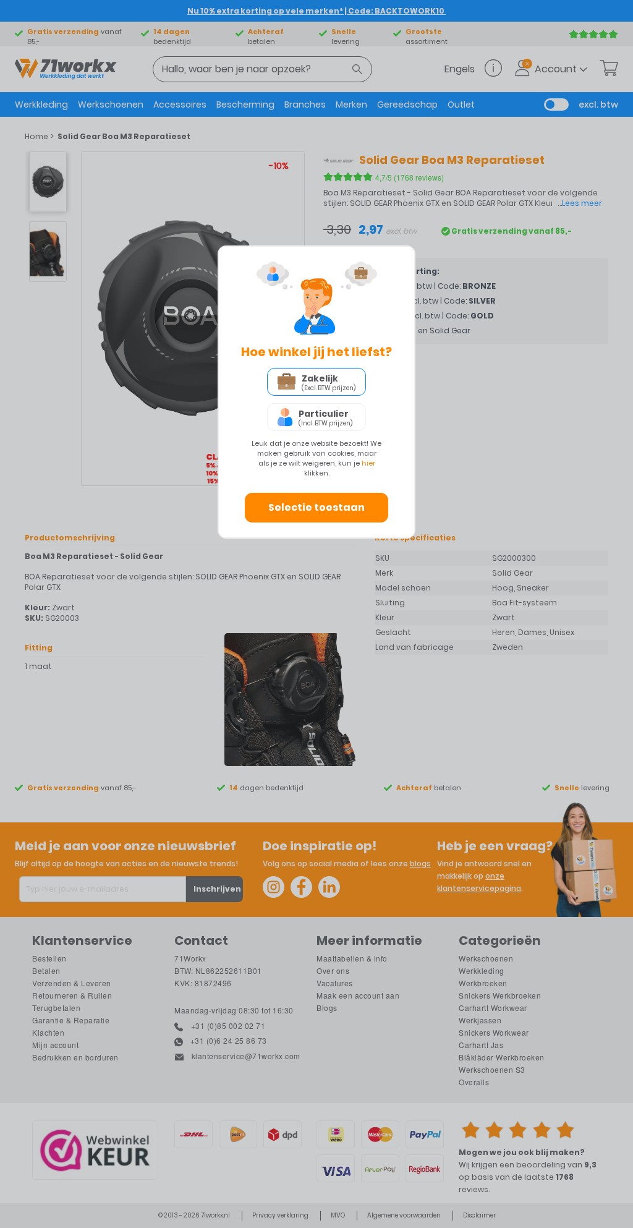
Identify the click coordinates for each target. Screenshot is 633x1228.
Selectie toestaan (316, 507)
